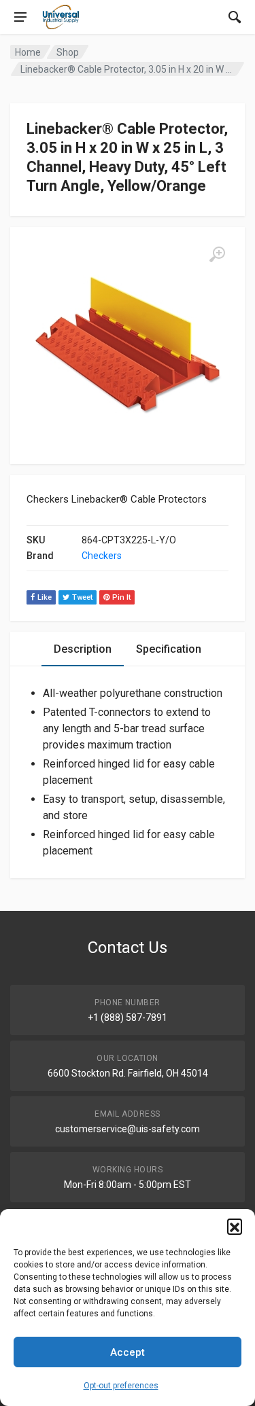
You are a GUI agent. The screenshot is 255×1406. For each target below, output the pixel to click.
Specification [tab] (168, 649)
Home (28, 52)
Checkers (102, 555)
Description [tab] (83, 649)
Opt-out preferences (121, 1385)
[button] (234, 1226)
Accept (127, 1352)
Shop (67, 52)
